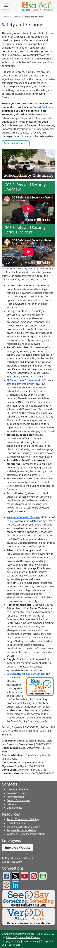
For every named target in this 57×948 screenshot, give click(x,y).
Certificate (14, 944)
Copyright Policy (11, 941)
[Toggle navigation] (6, 6)
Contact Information (18, 800)
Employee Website (17, 847)
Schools (11, 804)
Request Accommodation (21, 830)
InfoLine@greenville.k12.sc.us (23, 937)
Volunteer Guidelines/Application (26, 834)
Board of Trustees (17, 793)
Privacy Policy (30, 941)
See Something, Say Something (25, 674)
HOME (6, 16)
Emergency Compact (16, 143)
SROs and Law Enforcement (23, 380)
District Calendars (17, 823)
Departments (14, 807)
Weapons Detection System (23, 517)
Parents (16, 16)
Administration (15, 796)
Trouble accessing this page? (23, 826)
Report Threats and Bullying (23, 819)
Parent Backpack (43, 107)
